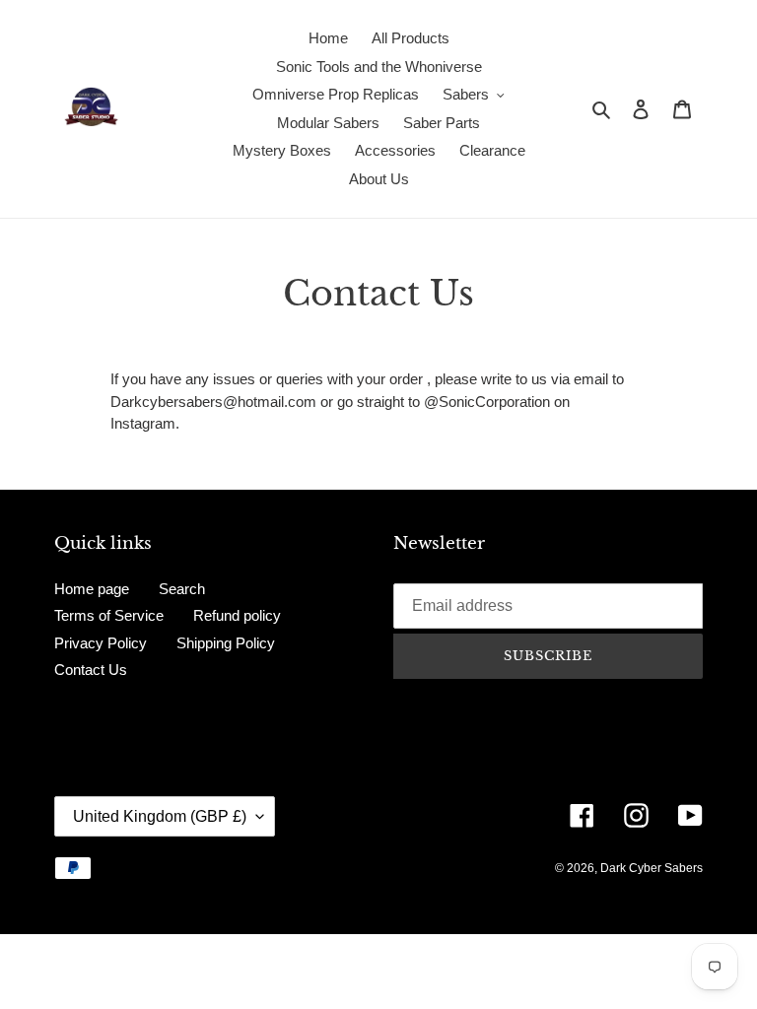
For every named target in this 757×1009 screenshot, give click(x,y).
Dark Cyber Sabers (651, 868)
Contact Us (90, 669)
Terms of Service (109, 615)
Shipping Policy (225, 643)
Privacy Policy (100, 643)
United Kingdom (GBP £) (159, 816)
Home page (91, 588)
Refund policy (237, 615)
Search (182, 588)
